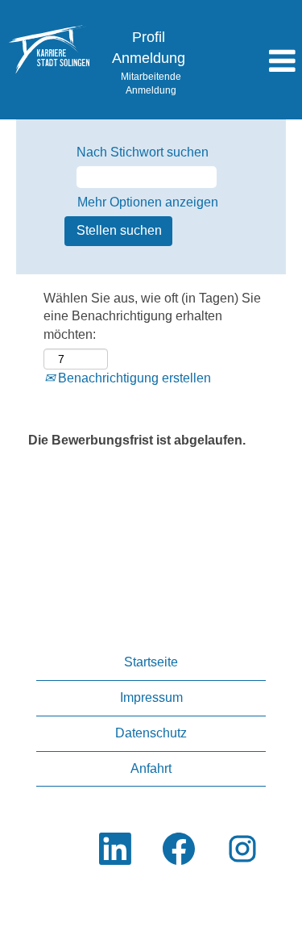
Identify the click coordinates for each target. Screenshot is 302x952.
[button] (251, 62)
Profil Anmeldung (148, 47)
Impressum (151, 697)
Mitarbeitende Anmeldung (151, 83)
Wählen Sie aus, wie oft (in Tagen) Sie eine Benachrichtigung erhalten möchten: (152, 316)
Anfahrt (151, 768)
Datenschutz (151, 733)
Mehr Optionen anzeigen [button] (147, 202)
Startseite (151, 662)
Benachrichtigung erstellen (133, 378)
